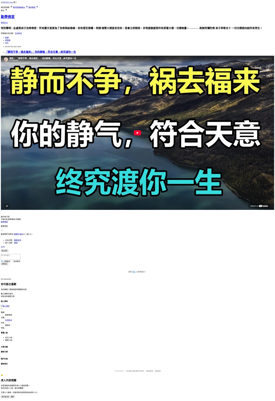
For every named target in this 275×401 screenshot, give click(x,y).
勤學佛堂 (8, 17)
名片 (7, 43)
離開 (12, 397)
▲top (3, 246)
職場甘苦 (17, 240)
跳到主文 (4, 23)
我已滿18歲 (5, 397)
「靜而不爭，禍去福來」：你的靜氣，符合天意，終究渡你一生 (40, 52)
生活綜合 (18, 33)
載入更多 (4, 251)
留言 (21, 234)
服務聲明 (158, 371)
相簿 (7, 38)
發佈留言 (4, 264)
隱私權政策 (149, 371)
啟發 (16, 243)
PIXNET (121, 371)
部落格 (7, 40)
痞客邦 (16, 234)
